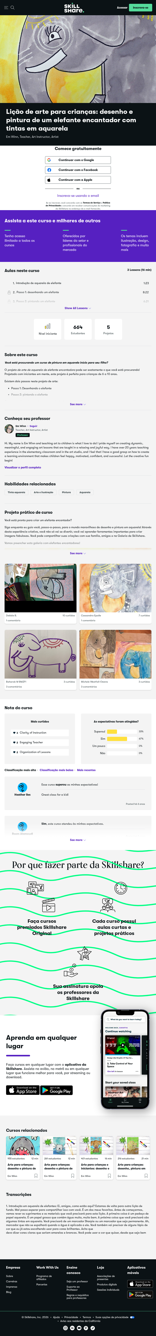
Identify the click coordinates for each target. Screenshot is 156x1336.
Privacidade (71, 1317)
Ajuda (56, 1317)
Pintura (66, 492)
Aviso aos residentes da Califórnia (80, 1321)
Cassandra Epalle (91, 615)
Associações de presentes (106, 1278)
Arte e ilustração (43, 492)
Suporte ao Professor (73, 1288)
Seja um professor (77, 1281)
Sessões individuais (108, 1289)
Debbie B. (11, 615)
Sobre (9, 1276)
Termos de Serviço (91, 203)
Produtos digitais (107, 1284)
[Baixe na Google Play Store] (57, 1090)
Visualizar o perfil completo (23, 467)
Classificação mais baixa (56, 770)
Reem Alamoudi (22, 834)
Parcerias (41, 1284)
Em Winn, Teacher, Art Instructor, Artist (32, 137)
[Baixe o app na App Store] (138, 1284)
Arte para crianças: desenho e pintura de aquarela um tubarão (22, 1168)
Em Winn (26, 426)
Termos (87, 1317)
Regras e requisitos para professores (78, 1297)
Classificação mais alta (20, 770)
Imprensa (11, 1286)
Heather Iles (22, 794)
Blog (8, 1292)
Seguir (33, 426)
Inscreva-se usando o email (78, 196)
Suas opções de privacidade (112, 1317)
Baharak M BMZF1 (16, 681)
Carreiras (11, 1281)
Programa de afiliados (44, 1278)
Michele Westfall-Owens (94, 681)
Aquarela (85, 492)
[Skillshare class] (23, 1145)
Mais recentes (86, 770)
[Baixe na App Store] (21, 1090)
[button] (6, 7)
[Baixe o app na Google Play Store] (138, 1295)
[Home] (74, 8)
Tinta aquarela (16, 492)
